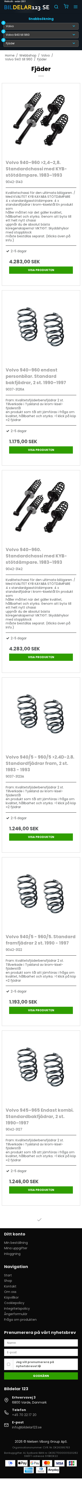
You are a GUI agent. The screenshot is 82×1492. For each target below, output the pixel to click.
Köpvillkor (11, 1297)
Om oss (10, 1292)
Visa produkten (41, 270)
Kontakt (10, 1286)
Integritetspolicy (17, 1308)
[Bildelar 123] (27, 7)
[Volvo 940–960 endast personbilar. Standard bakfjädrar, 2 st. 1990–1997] (41, 328)
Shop (8, 1280)
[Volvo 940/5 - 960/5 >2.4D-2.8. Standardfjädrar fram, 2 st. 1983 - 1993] (41, 715)
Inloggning (12, 1254)
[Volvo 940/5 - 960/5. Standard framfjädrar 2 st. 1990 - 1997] (41, 894)
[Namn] (41, 1342)
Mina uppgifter (15, 1248)
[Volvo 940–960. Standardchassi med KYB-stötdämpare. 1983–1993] (41, 507)
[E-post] (41, 1352)
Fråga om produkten (20, 1319)
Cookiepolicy (14, 1303)
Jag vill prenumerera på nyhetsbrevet (35, 1364)
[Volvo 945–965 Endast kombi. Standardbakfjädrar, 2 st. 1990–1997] (41, 1068)
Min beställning (16, 1242)
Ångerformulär (15, 1314)
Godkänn (41, 1376)
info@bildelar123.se (27, 1427)
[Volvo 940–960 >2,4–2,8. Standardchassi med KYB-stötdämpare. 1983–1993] (41, 120)
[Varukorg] (66, 7)
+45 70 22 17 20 (24, 1415)
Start (8, 1275)
